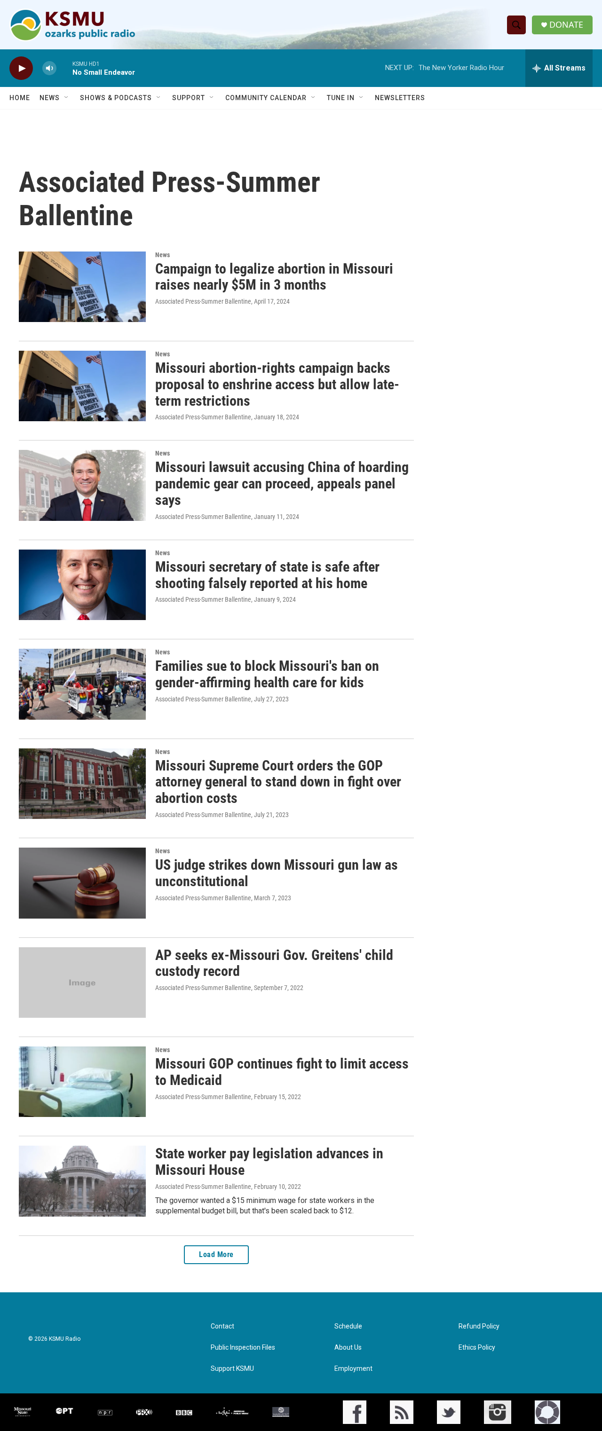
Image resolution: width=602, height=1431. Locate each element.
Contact (222, 1326)
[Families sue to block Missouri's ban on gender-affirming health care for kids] (82, 684)
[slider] (64, 68)
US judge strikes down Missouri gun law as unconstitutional (276, 873)
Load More (216, 1254)
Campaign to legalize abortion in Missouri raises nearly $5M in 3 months (274, 276)
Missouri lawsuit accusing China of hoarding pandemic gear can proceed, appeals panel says (282, 483)
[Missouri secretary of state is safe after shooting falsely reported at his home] (82, 585)
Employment (353, 1368)
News (50, 98)
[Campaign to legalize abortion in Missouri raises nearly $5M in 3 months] (82, 287)
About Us (348, 1347)
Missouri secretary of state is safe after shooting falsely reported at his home (267, 574)
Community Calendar (266, 98)
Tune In (341, 98)
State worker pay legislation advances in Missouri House (269, 1161)
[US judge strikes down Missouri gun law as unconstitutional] (82, 883)
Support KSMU (232, 1368)
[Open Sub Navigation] (67, 98)
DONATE (566, 25)
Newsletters (400, 98)
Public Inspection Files (243, 1347)
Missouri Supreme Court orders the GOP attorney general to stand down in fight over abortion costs (278, 782)
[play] (21, 68)
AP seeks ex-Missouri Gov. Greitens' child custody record (274, 963)
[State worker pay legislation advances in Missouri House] (82, 1181)
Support (188, 98)
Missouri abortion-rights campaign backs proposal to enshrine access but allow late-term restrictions (277, 384)
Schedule (348, 1326)
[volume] (49, 68)
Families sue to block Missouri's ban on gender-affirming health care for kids (267, 674)
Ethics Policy (477, 1347)
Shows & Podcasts (116, 98)
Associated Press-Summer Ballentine (203, 301)
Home (19, 98)
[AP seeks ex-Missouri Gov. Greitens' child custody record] (82, 982)
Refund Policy (479, 1326)
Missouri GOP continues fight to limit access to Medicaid (282, 1071)
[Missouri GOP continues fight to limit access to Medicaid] (82, 1081)
